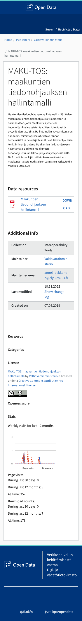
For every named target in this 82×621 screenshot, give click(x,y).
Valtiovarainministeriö (48, 40)
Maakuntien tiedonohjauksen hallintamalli (33, 204)
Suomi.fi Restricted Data (62, 29)
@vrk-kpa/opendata (58, 611)
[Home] (41, 7)
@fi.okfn (26, 611)
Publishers (23, 40)
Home (8, 40)
